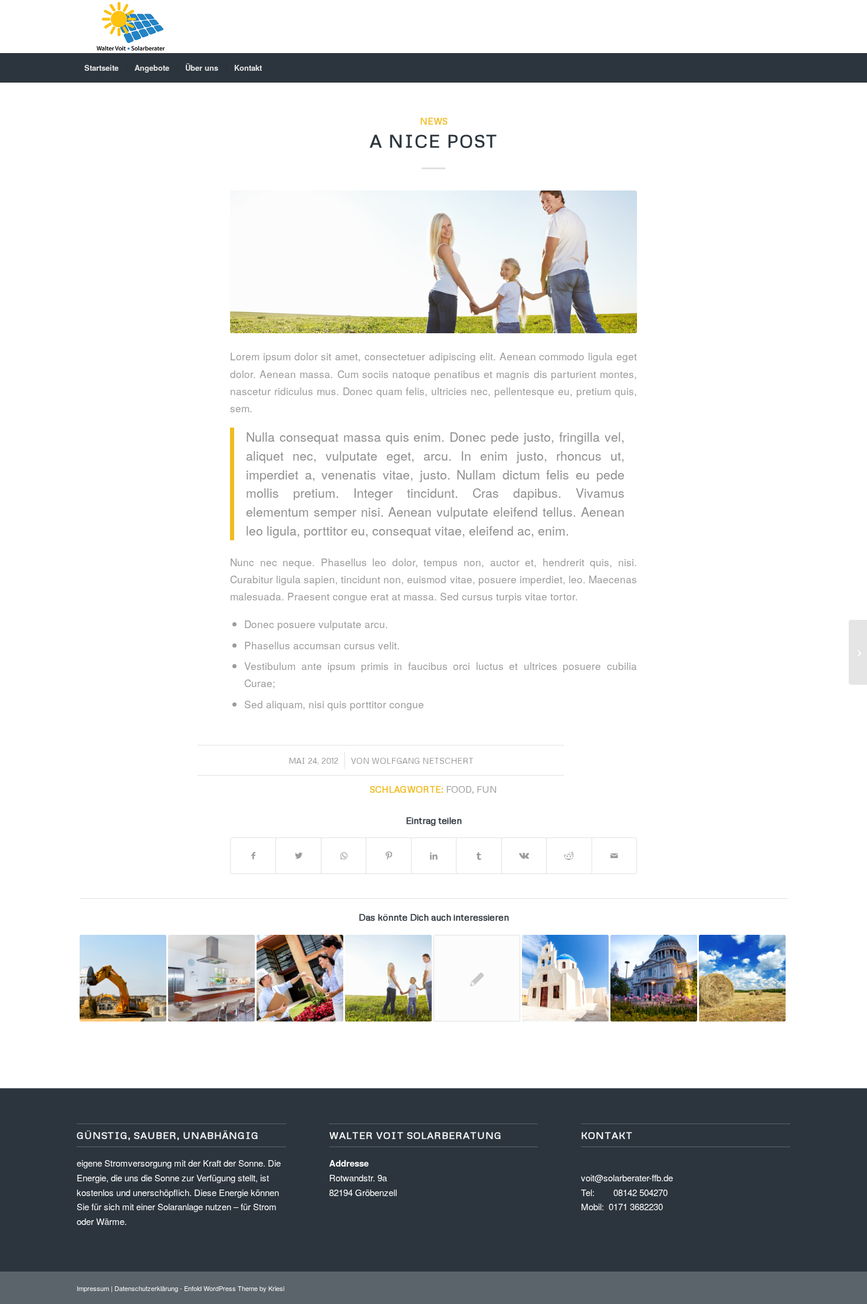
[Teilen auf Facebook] (253, 855)
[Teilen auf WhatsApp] (343, 855)
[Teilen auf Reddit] (569, 855)
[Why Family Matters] (388, 978)
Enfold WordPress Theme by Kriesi (234, 1288)
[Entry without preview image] (477, 978)
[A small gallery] (211, 978)
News (434, 120)
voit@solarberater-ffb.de (627, 1177)
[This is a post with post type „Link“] (742, 978)
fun (487, 788)
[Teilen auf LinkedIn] (434, 855)
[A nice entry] (123, 978)
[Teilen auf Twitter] (298, 855)
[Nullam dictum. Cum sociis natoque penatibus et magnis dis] (433, 261)
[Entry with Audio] (300, 978)
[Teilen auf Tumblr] (479, 855)
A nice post (434, 141)
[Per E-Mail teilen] (614, 855)
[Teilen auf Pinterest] (388, 855)
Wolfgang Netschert (423, 761)
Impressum (93, 1288)
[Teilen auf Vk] (524, 855)
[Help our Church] (565, 978)
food (459, 788)
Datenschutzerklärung (146, 1288)
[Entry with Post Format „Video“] (653, 978)
